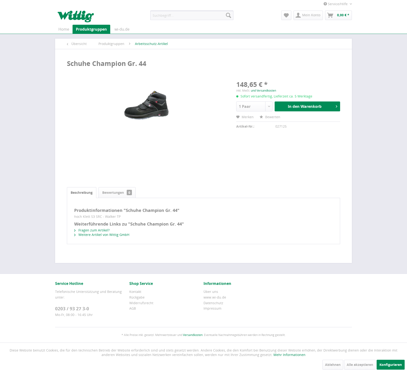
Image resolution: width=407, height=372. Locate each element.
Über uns (211, 291)
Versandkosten (193, 335)
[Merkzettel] (286, 15)
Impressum (212, 308)
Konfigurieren (390, 364)
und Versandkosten (263, 91)
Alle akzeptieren (360, 364)
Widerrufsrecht (141, 303)
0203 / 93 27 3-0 (72, 309)
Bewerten (272, 117)
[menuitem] (191, 15)
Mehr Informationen (289, 354)
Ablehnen (333, 364)
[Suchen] (228, 15)
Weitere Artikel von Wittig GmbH (103, 234)
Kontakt (135, 291)
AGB (132, 308)
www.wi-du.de (215, 297)
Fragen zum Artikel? (93, 230)
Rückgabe (137, 297)
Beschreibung (82, 192)
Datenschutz (213, 303)
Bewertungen (116, 192)
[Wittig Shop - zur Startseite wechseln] (75, 16)
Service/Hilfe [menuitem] (338, 4)
